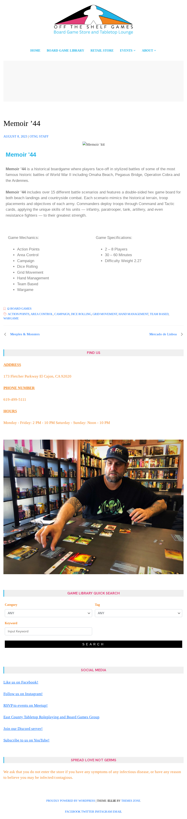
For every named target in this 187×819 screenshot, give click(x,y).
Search (93, 644)
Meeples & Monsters (25, 334)
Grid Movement (105, 314)
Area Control (42, 314)
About (147, 50)
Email (117, 811)
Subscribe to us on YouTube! (26, 740)
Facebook (73, 811)
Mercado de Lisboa (163, 334)
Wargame (11, 318)
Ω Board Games (19, 308)
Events (126, 50)
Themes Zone (130, 800)
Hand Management (133, 314)
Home (35, 50)
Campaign (62, 314)
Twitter (87, 811)
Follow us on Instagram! (23, 694)
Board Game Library (65, 50)
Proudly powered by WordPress (70, 800)
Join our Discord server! (23, 728)
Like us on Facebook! (20, 682)
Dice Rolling (81, 314)
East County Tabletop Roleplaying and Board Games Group (51, 717)
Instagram (103, 811)
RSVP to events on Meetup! (25, 705)
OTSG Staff (39, 136)
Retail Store (102, 50)
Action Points (18, 314)
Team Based (159, 314)
